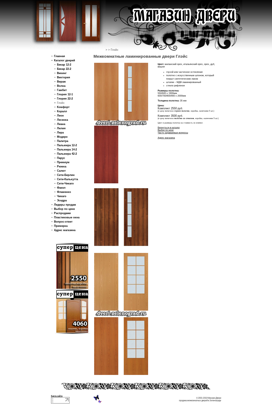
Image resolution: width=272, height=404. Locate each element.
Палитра (62, 141)
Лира (60, 132)
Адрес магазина (64, 230)
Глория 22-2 (65, 98)
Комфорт (63, 107)
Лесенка (62, 119)
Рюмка (61, 166)
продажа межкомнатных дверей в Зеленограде (200, 400)
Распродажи (62, 213)
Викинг (62, 73)
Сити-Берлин (66, 175)
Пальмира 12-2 (67, 145)
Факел (61, 187)
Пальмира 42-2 (67, 153)
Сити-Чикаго (65, 183)
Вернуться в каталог (169, 127)
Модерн (62, 136)
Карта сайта (56, 396)
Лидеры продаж (65, 204)
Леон (60, 115)
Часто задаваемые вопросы (173, 132)
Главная (59, 56)
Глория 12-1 (65, 94)
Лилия (61, 128)
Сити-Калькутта (67, 179)
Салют (61, 170)
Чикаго (61, 196)
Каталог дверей (64, 60)
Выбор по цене (64, 208)
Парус (61, 158)
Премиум (63, 162)
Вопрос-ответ (63, 221)
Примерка (61, 225)
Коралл (62, 111)
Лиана (61, 124)
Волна (61, 85)
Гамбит (62, 90)
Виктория (63, 77)
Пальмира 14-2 (67, 149)
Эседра (62, 200)
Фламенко (64, 192)
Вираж (61, 81)
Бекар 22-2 (64, 68)
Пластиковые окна (66, 217)
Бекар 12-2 (64, 64)
